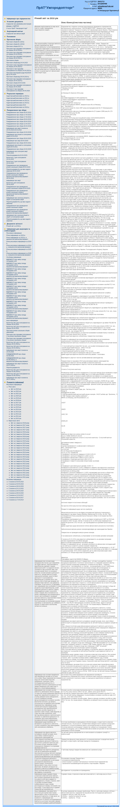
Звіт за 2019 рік (16, 398)
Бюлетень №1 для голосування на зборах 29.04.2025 (18, 323)
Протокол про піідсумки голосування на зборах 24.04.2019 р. (18, 53)
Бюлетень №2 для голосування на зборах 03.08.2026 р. (18, 374)
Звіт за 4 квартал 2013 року (20, 452)
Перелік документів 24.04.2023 (16, 155)
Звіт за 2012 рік (16, 414)
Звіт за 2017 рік (16, 403)
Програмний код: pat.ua (104, 806)
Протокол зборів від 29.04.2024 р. (17, 77)
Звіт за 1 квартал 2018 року (20, 423)
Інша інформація (12, 320)
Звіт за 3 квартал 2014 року (20, 445)
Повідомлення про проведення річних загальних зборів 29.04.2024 (18, 166)
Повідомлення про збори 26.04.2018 (18, 126)
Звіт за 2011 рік (16, 416)
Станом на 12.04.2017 (16, 495)
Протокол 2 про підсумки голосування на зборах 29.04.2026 (18, 90)
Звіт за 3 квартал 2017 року (20, 425)
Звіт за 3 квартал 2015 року (20, 439)
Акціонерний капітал (15, 31)
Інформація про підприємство (18, 19)
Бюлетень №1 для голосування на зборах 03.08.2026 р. (18, 370)
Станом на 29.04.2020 (16, 491)
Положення (11, 36)
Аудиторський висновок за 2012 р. (17, 100)
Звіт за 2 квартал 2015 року (20, 441)
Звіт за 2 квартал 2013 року (20, 457)
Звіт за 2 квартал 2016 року (20, 434)
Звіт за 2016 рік (16, 405)
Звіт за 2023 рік (16, 389)
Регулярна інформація (14, 233)
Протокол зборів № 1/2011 (15, 42)
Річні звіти (12, 387)
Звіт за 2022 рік (16, 391)
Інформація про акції (13, 180)
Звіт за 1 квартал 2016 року (20, 436)
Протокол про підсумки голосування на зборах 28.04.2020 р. (18, 57)
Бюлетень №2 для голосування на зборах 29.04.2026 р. (18, 347)
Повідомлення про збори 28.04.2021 (18, 143)
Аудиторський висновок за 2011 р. (17, 98)
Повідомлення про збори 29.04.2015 (18, 119)
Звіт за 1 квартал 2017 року (20, 430)
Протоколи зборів (14, 39)
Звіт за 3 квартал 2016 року (20, 432)
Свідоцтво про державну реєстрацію (18, 24)
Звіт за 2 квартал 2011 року (20, 475)
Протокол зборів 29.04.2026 (15, 83)
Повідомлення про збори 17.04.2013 (18, 115)
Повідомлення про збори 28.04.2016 (18, 121)
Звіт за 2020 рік (16, 396)
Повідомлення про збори (16, 110)
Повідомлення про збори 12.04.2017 (18, 124)
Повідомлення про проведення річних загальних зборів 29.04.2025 (18, 187)
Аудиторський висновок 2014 (16, 105)
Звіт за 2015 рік (16, 407)
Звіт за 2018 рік (16, 400)
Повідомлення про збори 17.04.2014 (18, 117)
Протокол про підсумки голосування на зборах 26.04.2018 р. (18, 49)
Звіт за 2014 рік (16, 409)
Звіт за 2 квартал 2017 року (20, 427)
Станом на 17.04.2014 (16, 500)
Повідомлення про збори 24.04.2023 (18, 149)
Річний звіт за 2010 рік (46, 18)
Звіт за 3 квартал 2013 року (20, 454)
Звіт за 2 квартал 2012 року (20, 466)
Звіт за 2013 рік (16, 412)
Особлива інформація (13, 257)
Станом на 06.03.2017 (16, 497)
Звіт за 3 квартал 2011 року (20, 473)
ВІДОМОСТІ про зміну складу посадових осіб (16, 260)
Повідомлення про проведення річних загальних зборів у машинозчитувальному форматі (17, 211)
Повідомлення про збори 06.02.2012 (18, 112)
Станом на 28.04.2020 (16, 493)
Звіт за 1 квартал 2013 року (20, 459)
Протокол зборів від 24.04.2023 (17, 63)
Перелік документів (13, 367)
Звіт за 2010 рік (16, 418)
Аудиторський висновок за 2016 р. (17, 107)
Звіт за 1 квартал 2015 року (20, 443)
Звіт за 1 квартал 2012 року (20, 468)
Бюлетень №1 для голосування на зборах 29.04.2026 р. (18, 343)
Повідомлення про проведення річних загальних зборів (17, 206)
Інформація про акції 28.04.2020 (17, 141)
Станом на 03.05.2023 (16, 482)
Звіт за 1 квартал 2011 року (20, 477)
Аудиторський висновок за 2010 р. (17, 96)
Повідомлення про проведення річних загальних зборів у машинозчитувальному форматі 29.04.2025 (17, 193)
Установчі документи (15, 21)
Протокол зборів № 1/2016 (15, 44)
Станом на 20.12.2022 (16, 488)
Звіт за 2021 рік (16, 393)
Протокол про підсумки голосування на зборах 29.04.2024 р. (18, 79)
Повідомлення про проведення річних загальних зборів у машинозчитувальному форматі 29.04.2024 (17, 175)
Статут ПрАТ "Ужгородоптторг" (16, 28)
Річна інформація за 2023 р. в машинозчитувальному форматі (17, 238)
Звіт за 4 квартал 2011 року (20, 470)
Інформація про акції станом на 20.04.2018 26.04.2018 (17, 129)
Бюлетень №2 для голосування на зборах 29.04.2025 (18, 327)
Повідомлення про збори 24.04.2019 (18, 132)
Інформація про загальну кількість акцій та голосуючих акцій (17, 198)
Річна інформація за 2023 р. (15, 235)
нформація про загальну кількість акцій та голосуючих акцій (17, 216)
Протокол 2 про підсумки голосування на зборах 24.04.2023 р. (18, 69)
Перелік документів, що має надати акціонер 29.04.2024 (18, 170)
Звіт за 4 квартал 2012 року (20, 461)
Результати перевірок (15, 94)
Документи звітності (14, 224)
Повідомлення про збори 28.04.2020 (18, 138)
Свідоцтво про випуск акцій (15, 33)
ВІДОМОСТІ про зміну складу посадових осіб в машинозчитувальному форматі (17, 265)
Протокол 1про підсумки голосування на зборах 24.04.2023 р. (19, 65)
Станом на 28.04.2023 (16, 486)
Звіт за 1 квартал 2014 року (20, 450)
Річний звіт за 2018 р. (13, 226)
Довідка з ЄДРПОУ (12, 26)
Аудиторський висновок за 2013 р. (17, 103)
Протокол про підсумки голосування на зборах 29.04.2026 (18, 86)
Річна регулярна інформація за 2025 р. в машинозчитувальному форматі (18, 254)
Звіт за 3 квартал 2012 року (20, 464)
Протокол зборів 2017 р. (14, 46)
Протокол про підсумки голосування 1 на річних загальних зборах (18, 335)
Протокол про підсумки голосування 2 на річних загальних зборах (18, 339)
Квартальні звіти (14, 421)
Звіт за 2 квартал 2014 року (20, 448)
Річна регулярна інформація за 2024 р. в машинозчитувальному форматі (18, 246)
